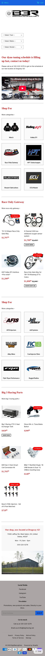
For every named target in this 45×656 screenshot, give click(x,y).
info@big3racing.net (26, 628)
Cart (41, 3)
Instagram (22, 593)
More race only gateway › (11, 208)
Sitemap (28, 638)
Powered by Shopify (31, 645)
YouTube (22, 597)
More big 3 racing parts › (11, 399)
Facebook (22, 589)
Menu (6, 3)
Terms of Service (18, 638)
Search (10, 635)
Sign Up (39, 613)
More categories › (8, 115)
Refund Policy (30, 635)
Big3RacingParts (16, 645)
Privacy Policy (19, 635)
